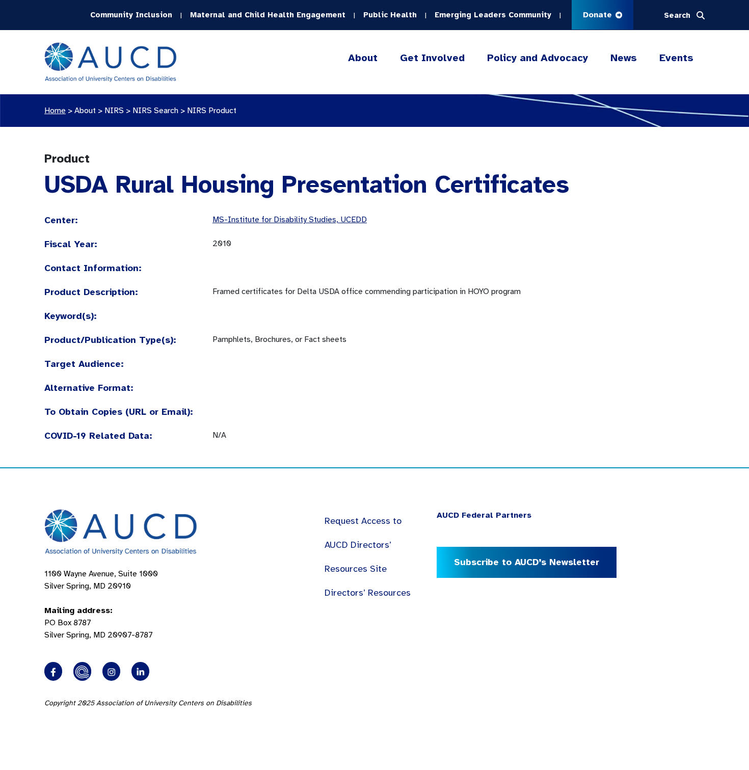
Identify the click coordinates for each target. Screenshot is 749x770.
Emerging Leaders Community (493, 14)
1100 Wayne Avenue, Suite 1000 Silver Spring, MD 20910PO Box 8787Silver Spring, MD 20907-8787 (101, 604)
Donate (598, 15)
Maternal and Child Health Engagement (267, 14)
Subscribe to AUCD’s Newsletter (526, 562)
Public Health (390, 14)
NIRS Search (155, 110)
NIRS (114, 110)
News (623, 57)
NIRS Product (211, 110)
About (363, 57)
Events (676, 57)
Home (55, 110)
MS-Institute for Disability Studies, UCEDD (289, 220)
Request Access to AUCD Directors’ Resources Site (363, 544)
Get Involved (432, 57)
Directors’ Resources (368, 592)
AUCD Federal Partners (484, 515)
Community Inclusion (131, 14)
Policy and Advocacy (537, 57)
